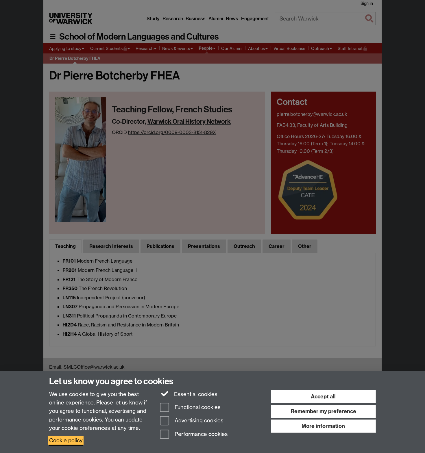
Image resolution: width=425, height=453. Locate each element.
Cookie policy (66, 440)
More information (323, 426)
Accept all (323, 396)
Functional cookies (197, 407)
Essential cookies (195, 394)
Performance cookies (200, 434)
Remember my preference (323, 411)
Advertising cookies (198, 420)
